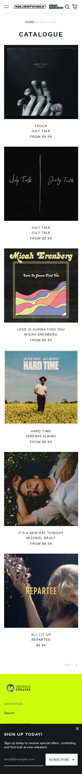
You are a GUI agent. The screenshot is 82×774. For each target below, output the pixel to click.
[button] (67, 6)
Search (9, 713)
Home (30, 22)
